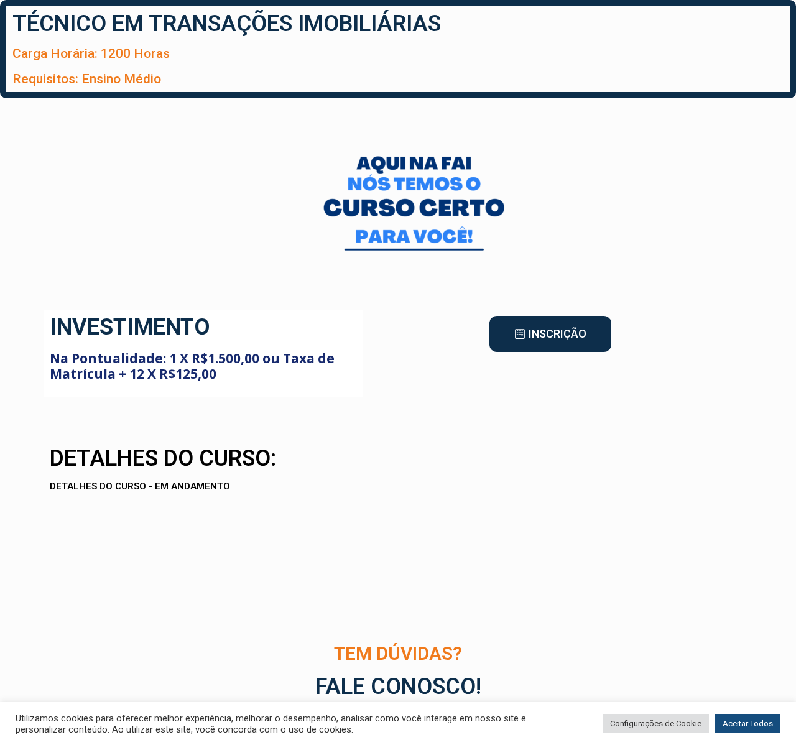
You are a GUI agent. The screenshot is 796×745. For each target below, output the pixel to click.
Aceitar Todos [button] (748, 723)
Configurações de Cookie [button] (655, 723)
